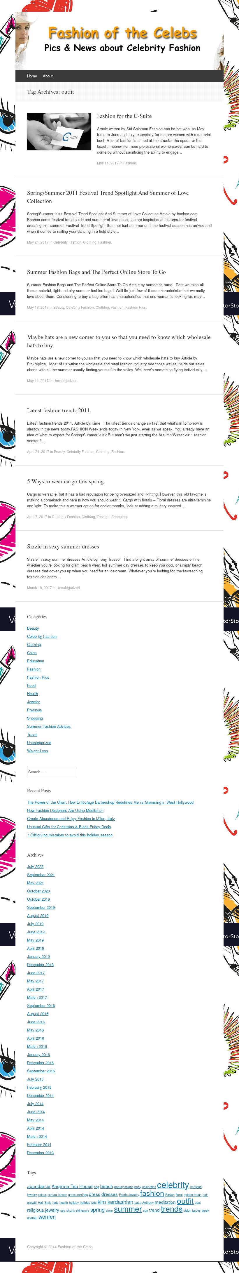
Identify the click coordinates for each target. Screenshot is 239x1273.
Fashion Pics (135, 307)
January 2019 (38, 956)
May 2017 (35, 981)
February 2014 (39, 1144)
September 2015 (41, 1071)
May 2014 (35, 1120)
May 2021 (35, 882)
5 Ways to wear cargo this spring (65, 481)
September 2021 (41, 874)
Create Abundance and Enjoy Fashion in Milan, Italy (71, 818)
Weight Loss (37, 750)
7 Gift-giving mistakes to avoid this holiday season (70, 835)
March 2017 (37, 997)
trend (154, 1209)
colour (42, 1194)
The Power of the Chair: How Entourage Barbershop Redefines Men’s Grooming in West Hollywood (110, 802)
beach (106, 1186)
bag (96, 1187)
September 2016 (41, 1005)
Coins (32, 652)
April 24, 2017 (38, 451)
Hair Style (44, 1202)
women (47, 1216)
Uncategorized (65, 380)
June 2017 (36, 972)
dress (94, 1194)
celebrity (173, 1184)
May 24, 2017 (38, 241)
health (63, 1202)
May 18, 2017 (38, 307)
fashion (152, 1192)
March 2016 (37, 1046)
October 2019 (38, 899)
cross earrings (78, 1194)
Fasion (170, 1194)
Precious (34, 710)
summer (128, 1208)
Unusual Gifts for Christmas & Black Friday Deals (69, 826)
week (205, 1210)
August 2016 (37, 1013)
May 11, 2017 (38, 380)
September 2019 (41, 907)
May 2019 (35, 940)
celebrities (149, 1187)
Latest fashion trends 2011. (59, 410)
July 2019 (35, 923)
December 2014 (40, 1095)
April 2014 (35, 1128)
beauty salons (123, 1187)
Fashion (129, 162)
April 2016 (35, 1038)
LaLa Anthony (144, 1202)
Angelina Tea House (72, 1186)
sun (145, 1210)
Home (32, 76)
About (48, 76)
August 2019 (37, 915)
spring (97, 1209)
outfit (185, 1200)
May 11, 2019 (108, 162)
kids (93, 1202)
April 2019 (35, 948)
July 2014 (35, 1103)
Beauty (58, 307)
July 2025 (35, 866)
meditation (165, 1202)
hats (55, 1202)
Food (31, 685)
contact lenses (57, 1194)
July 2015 (35, 1079)
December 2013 (40, 1152)
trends (171, 1208)
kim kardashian (115, 1201)
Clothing (89, 241)
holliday (85, 1202)
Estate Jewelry (129, 1194)
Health (32, 693)
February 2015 (39, 1087)
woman (32, 1217)
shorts (70, 1210)
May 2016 (35, 1030)
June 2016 (36, 1021)
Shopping (119, 516)
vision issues (192, 1210)
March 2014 (37, 1136)
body (137, 1187)
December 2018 (40, 964)
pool (198, 1202)
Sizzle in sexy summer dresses (63, 546)
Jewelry (33, 701)
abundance (38, 1186)
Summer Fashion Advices (49, 726)
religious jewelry (43, 1209)
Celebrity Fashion (67, 241)
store (109, 1210)
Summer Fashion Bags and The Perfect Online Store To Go (96, 272)
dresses (109, 1194)
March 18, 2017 (39, 587)
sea (62, 1210)
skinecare (82, 1210)
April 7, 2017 (37, 516)
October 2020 (38, 891)
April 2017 (35, 989)
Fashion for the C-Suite (124, 116)
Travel (32, 734)
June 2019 (36, 932)
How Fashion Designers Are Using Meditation (65, 810)
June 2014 (36, 1111)
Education (35, 661)
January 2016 (38, 1054)
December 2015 (40, 1062)
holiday (74, 1202)
